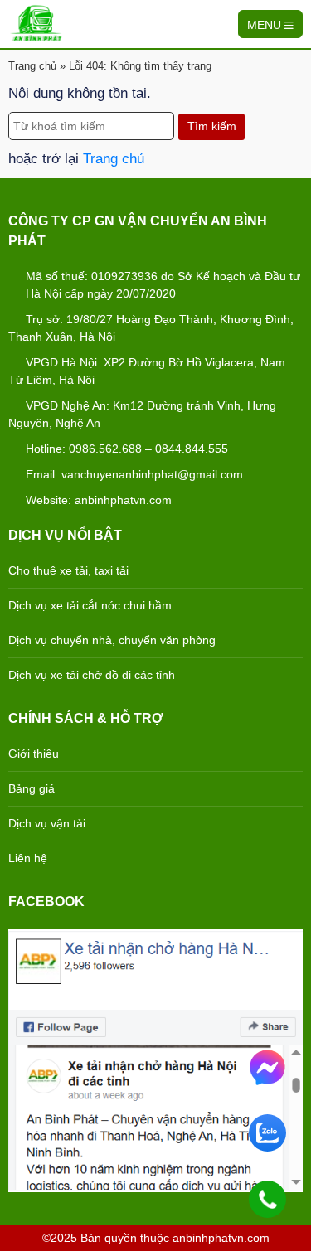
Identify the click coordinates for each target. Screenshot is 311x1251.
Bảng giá (31, 788)
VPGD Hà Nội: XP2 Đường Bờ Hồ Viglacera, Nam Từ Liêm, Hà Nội (146, 371)
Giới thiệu (33, 753)
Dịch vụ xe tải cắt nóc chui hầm (90, 605)
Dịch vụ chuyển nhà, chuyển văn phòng (112, 640)
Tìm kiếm (211, 126)
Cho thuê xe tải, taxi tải (68, 570)
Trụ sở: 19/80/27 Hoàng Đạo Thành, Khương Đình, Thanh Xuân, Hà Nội (151, 328)
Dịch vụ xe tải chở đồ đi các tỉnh (91, 674)
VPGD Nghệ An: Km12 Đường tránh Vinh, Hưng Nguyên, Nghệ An (142, 414)
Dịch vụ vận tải (46, 823)
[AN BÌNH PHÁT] (36, 23)
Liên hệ (27, 858)
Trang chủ (32, 66)
